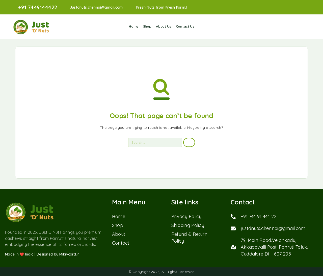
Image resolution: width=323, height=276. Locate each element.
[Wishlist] (300, 26)
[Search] (285, 26)
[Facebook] (309, 7)
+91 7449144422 (37, 7)
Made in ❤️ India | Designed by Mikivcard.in (42, 254)
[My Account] (293, 26)
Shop (147, 26)
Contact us (185, 26)
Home (133, 26)
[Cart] (308, 26)
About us (163, 26)
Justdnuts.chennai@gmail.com (96, 7)
